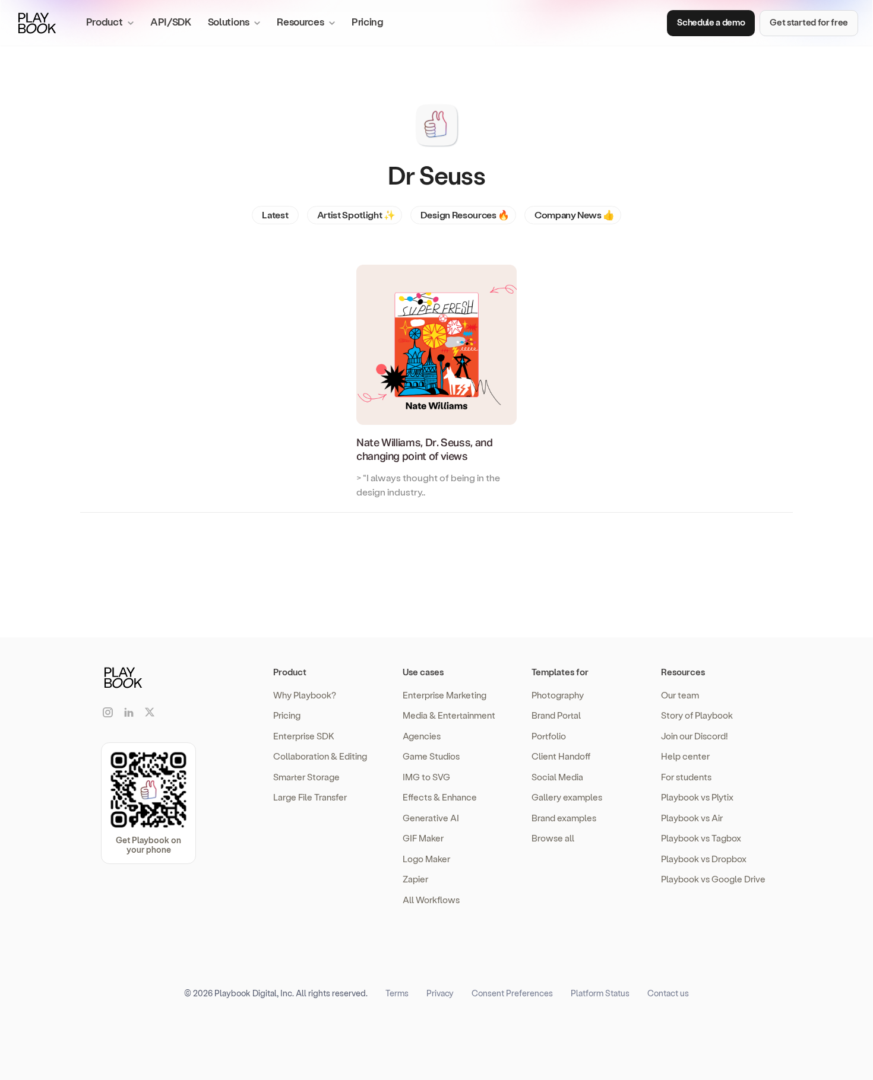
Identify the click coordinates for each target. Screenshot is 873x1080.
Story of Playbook (697, 715)
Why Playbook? (304, 695)
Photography (558, 695)
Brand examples (564, 817)
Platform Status (600, 993)
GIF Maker (423, 838)
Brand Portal (556, 715)
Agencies (422, 735)
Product (289, 671)
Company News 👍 (574, 214)
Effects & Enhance (440, 797)
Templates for (560, 671)
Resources (683, 671)
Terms (397, 993)
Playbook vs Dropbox (704, 858)
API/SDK (170, 21)
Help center (685, 756)
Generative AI (431, 817)
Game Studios (431, 756)
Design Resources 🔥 (465, 214)
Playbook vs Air (692, 817)
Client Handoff (561, 756)
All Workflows (431, 899)
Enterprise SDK (303, 735)
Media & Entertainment (449, 715)
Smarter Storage (306, 776)
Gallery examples (567, 797)
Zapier (415, 878)
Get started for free (809, 22)
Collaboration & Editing (320, 756)
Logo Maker (426, 858)
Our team (680, 695)
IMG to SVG (426, 776)
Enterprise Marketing (444, 695)
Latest (275, 214)
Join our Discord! (694, 735)
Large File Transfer (310, 797)
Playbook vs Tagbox (701, 838)
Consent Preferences (512, 993)
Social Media (557, 776)
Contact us (668, 993)
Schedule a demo (711, 22)
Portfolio (549, 735)
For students (686, 776)
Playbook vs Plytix (697, 797)
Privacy (440, 993)
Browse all (553, 838)
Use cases (423, 671)
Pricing (368, 21)
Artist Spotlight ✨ (356, 214)
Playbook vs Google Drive (713, 878)
